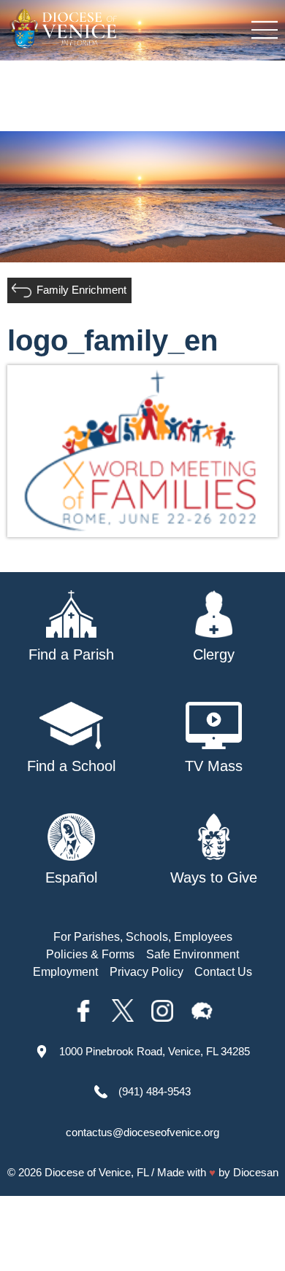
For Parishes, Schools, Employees (142, 937)
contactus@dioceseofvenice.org (142, 1132)
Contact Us (223, 972)
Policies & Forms (90, 954)
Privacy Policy (146, 972)
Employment (65, 972)
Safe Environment (192, 954)
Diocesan (255, 1172)
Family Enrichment (81, 289)
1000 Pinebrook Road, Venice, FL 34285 (154, 1051)
